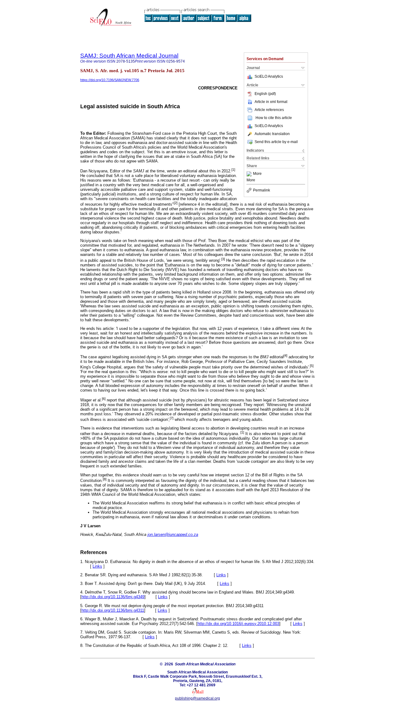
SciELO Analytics (269, 76)
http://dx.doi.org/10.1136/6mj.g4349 (112, 596)
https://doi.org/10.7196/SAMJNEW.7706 (109, 80)
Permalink (261, 190)
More (257, 174)
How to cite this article (274, 118)
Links (97, 566)
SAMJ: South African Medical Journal (129, 55)
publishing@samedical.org (197, 698)
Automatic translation (272, 134)
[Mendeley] (250, 174)
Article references (269, 110)
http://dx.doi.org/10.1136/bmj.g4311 (112, 610)
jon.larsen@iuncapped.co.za (173, 534)
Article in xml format (271, 102)
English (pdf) (265, 94)
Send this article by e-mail (276, 142)
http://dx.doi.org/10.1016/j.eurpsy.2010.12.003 (238, 623)
